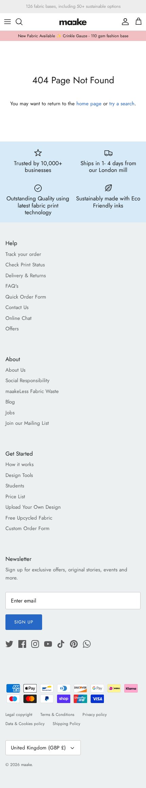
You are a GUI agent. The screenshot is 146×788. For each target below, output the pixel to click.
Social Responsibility (27, 380)
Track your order (23, 254)
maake (26, 765)
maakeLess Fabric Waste (32, 391)
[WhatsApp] (87, 644)
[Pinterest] (74, 644)
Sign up (23, 622)
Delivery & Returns (25, 275)
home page (89, 103)
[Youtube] (48, 644)
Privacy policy (95, 715)
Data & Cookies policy (24, 724)
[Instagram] (35, 644)
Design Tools (19, 475)
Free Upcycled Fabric (28, 518)
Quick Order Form (25, 297)
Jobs (10, 412)
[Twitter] (9, 644)
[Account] (123, 21)
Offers (12, 328)
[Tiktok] (61, 644)
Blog (10, 402)
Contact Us (17, 307)
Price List (15, 496)
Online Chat (18, 318)
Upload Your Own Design (33, 507)
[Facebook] (22, 644)
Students (14, 485)
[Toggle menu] (7, 21)
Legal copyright (18, 715)
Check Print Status (25, 264)
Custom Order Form (27, 528)
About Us (15, 370)
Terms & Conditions (57, 715)
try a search (121, 103)
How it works (19, 464)
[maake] (73, 22)
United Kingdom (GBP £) (38, 747)
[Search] (22, 21)
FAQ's (11, 286)
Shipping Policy (66, 724)
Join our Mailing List (27, 423)
